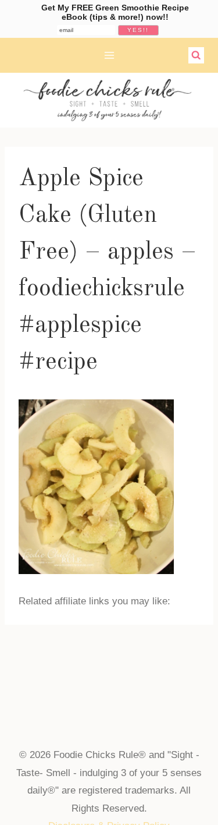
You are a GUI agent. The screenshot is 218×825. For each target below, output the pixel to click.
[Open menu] (109, 55)
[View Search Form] (196, 55)
